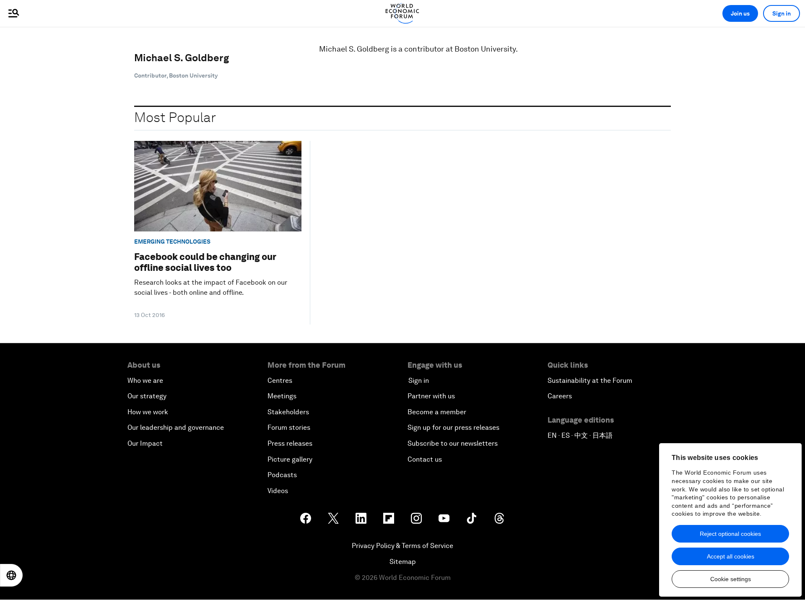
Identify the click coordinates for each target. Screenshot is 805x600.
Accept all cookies (730, 556)
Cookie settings (730, 579)
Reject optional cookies (730, 533)
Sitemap (403, 562)
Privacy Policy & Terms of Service (402, 546)
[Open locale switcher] (11, 575)
